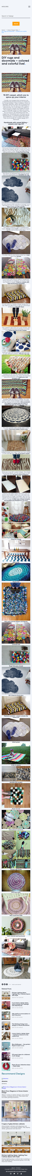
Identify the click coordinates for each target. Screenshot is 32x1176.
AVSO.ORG (5, 6)
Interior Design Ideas (12, 30)
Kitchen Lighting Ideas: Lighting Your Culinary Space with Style (21, 995)
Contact (18, 1168)
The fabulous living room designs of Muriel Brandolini (20, 1025)
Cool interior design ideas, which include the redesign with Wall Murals (20, 1005)
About (13, 1168)
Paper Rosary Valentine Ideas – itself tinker (21, 1066)
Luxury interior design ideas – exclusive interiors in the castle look (20, 1036)
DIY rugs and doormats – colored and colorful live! (14, 32)
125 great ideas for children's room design (21, 1056)
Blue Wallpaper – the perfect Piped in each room (21, 1046)
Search (16, 23)
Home (3, 30)
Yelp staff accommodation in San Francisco (21, 1015)
